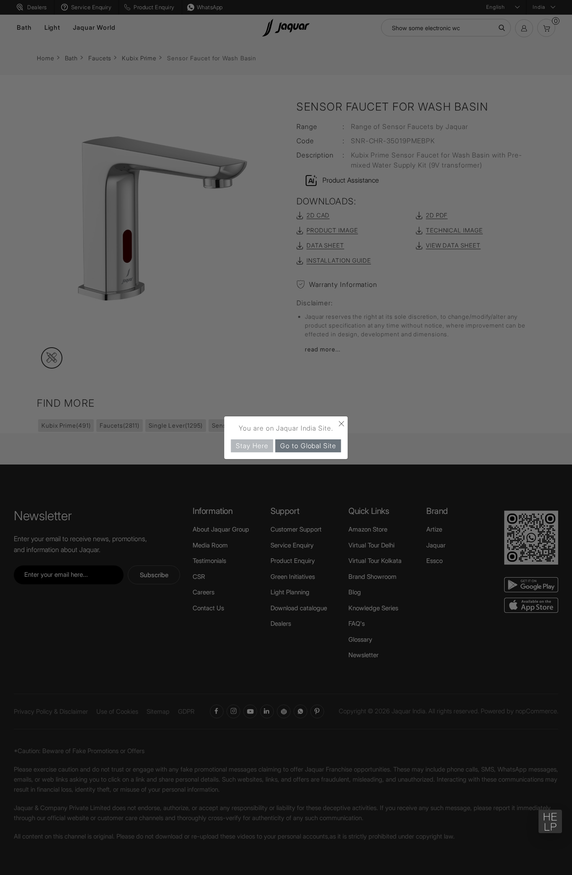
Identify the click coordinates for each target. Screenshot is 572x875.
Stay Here (252, 445)
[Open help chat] (550, 821)
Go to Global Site (308, 445)
